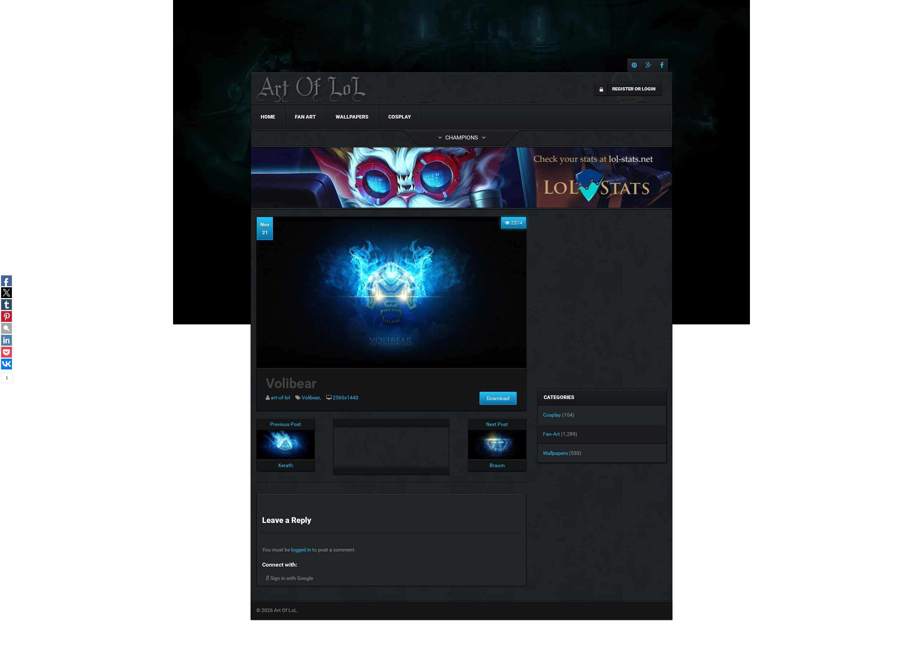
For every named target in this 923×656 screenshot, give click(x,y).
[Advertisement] (391, 444)
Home (268, 117)
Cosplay (399, 117)
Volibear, (311, 397)
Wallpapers (352, 117)
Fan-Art (551, 434)
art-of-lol (280, 397)
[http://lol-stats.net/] (461, 177)
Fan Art (305, 117)
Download (498, 398)
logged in (301, 550)
